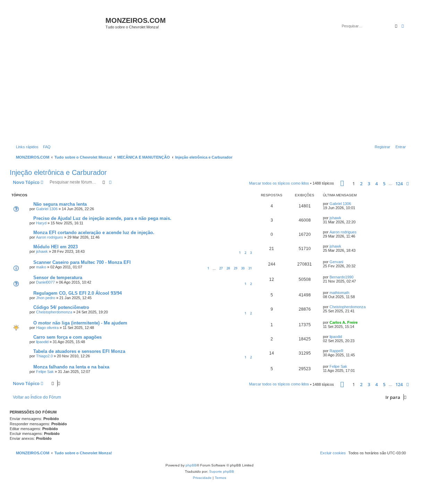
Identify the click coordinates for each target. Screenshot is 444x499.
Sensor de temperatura (57, 277)
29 (235, 268)
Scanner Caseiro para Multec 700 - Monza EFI (82, 262)
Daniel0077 (45, 282)
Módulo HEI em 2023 (55, 246)
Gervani (336, 262)
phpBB (191, 465)
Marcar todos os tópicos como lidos (279, 183)
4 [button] (376, 183)
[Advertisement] (218, 90)
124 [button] (399, 183)
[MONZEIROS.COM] (58, 24)
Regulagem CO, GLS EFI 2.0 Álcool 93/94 (77, 293)
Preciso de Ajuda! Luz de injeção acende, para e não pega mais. (102, 218)
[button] (342, 183)
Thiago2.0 (44, 356)
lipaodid (42, 342)
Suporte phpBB (221, 471)
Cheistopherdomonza (54, 312)
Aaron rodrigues (49, 237)
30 (243, 268)
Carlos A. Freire (344, 322)
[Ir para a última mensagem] (353, 204)
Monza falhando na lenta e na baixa (71, 366)
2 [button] (361, 183)
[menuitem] (45, 147)
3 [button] (369, 183)
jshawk (335, 218)
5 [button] (384, 183)
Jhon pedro (45, 298)
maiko (41, 267)
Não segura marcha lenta (60, 204)
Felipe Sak (45, 371)
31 (250, 268)
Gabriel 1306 (47, 209)
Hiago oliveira (47, 328)
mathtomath (339, 293)
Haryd (41, 223)
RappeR (336, 351)
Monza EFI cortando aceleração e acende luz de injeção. (93, 232)
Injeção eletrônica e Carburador (58, 172)
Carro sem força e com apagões (67, 337)
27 (221, 268)
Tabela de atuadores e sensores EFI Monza (79, 351)
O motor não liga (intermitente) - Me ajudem (80, 323)
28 (228, 268)
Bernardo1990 (341, 277)
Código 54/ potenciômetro (61, 307)
